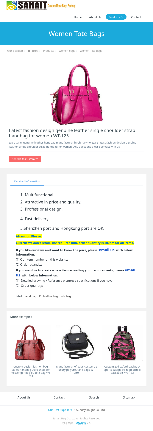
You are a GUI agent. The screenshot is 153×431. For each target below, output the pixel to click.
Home (78, 17)
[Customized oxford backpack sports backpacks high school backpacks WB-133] (122, 342)
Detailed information (27, 181)
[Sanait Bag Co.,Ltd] (41, 5)
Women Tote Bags (91, 50)
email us (107, 249)
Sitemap (129, 397)
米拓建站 (81, 423)
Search (94, 397)
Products (48, 50)
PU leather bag (48, 296)
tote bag (65, 296)
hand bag (30, 296)
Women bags (67, 50)
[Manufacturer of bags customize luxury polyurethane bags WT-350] (76, 342)
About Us (24, 397)
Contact (59, 397)
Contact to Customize (25, 159)
